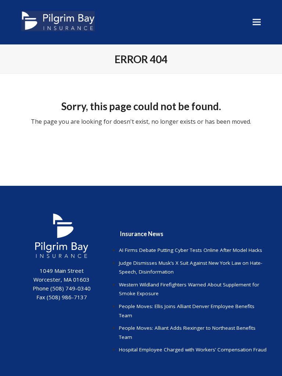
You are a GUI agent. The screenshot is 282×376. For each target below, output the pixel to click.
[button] (257, 22)
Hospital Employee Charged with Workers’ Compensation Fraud (193, 349)
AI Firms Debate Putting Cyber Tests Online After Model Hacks (190, 250)
